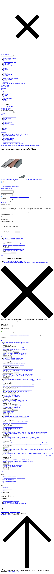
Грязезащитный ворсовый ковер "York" (12, 239)
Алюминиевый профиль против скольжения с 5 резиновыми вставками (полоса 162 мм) (24, 433)
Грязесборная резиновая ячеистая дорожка (13, 365)
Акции (5, 76)
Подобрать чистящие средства (10, 78)
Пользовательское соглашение (10, 502)
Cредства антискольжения (9, 479)
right (2, 255)
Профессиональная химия (9, 58)
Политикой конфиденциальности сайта (19, 197)
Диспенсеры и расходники (9, 62)
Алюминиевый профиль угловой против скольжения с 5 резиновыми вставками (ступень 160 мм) (26, 449)
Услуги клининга (7, 79)
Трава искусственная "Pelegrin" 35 (11, 396)
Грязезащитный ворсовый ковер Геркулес (13, 250)
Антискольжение (7, 63)
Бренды (5, 68)
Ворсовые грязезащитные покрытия (12, 136)
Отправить (3, 198)
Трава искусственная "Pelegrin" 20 (11, 407)
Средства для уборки (6, 145)
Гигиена (5, 60)
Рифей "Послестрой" (8, 412)
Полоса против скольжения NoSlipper (12, 428)
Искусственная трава (8, 139)
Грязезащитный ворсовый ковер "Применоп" (14, 245)
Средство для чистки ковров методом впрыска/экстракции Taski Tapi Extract (21, 380)
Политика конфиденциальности (11, 501)
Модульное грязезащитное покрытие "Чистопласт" (15, 349)
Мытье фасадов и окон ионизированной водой (14, 83)
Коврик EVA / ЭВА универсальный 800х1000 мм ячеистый (17, 370)
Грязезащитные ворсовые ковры (32, 145)
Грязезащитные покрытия (17, 145)
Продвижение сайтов (6, 514)
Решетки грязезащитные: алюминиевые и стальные (15, 134)
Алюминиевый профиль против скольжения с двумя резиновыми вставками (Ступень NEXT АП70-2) (28, 455)
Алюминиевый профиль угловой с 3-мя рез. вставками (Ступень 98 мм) (20, 438)
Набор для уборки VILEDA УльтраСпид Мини (14, 354)
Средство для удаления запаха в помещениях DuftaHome (17, 391)
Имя (2, 328)
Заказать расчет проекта (6, 188)
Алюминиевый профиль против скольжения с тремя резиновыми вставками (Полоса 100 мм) (25, 444)
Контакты (5, 82)
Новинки (5, 69)
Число (2, 329)
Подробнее (3, 202)
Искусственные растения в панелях (11, 142)
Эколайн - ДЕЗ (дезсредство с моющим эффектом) (15, 417)
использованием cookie (13, 571)
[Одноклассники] (3, 182)
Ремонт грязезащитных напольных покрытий (14, 261)
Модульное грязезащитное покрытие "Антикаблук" (15, 343)
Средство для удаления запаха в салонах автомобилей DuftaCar (18, 386)
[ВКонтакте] (1, 182)
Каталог (5, 80)
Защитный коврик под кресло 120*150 (12, 466)
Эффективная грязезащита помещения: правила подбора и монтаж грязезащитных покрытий (25, 262)
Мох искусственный (8, 140)
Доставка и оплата (7, 74)
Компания (5, 73)
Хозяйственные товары (9, 482)
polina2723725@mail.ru (6, 108)
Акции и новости (7, 489)
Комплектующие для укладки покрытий (13, 143)
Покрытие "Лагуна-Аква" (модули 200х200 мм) (14, 401)
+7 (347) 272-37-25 (5, 54)
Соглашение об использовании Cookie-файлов (14, 503)
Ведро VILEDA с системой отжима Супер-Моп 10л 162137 (17, 375)
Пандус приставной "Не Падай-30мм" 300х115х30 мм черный (18, 461)
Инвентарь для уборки (8, 65)
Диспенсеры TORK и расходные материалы (14, 478)
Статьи (5, 490)
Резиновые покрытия (8, 138)
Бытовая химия (7, 59)
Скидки (5, 70)
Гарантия (5, 75)
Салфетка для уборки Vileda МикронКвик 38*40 (15, 423)
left (1, 236)
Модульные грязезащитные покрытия (12, 135)
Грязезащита (6, 64)
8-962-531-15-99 (9, 106)
